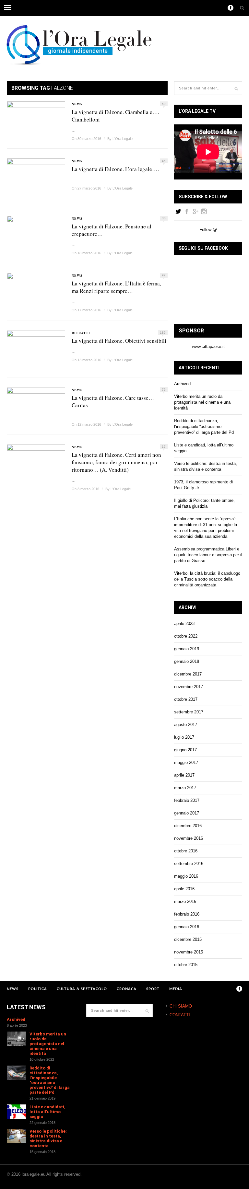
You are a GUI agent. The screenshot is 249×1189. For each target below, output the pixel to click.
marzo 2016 (185, 901)
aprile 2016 (184, 888)
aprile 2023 (184, 623)
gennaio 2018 (186, 661)
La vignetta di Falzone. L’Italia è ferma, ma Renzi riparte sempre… (116, 287)
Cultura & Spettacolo (82, 989)
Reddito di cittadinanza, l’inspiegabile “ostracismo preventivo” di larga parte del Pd (204, 426)
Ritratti (81, 332)
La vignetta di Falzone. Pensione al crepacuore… (111, 230)
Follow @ (208, 229)
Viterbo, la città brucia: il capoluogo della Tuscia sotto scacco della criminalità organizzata (207, 579)
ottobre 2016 (185, 850)
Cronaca (126, 989)
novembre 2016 (188, 838)
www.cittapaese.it (208, 346)
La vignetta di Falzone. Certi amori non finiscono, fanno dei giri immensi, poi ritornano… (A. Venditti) (116, 462)
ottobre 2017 (185, 699)
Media (175, 989)
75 (164, 389)
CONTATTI (180, 1014)
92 (164, 275)
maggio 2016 (186, 876)
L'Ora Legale (123, 139)
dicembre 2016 (188, 825)
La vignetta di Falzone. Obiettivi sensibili (119, 340)
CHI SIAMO (181, 1006)
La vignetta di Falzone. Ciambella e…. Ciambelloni (115, 115)
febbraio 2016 (186, 914)
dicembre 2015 (188, 939)
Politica (37, 989)
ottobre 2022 (185, 636)
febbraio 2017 (186, 800)
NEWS (77, 104)
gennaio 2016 (186, 926)
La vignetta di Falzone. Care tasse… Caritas (113, 401)
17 (164, 446)
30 (164, 218)
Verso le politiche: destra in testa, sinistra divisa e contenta (48, 1138)
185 (163, 332)
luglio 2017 (184, 737)
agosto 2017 (185, 724)
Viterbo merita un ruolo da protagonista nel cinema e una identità (202, 402)
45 (164, 161)
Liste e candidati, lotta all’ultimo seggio (47, 1111)
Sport (153, 989)
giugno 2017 (185, 749)
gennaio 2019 (186, 648)
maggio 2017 (186, 762)
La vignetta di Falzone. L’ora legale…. (115, 169)
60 (164, 104)
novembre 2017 (188, 686)
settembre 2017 (188, 712)
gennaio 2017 (186, 813)
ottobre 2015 (185, 964)
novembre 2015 (188, 952)
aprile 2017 (184, 775)
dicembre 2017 (188, 674)
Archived (182, 383)
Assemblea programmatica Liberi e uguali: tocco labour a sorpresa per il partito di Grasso (208, 555)
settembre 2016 (188, 863)
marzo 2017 (185, 787)
